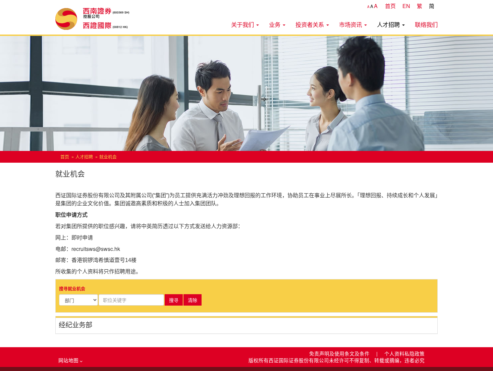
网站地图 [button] (69, 360)
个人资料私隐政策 (404, 353)
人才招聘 (389, 24)
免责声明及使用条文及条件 (340, 353)
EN (406, 6)
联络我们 (426, 24)
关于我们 (243, 24)
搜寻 (173, 300)
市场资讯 (351, 24)
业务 (275, 24)
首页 (390, 6)
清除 (192, 300)
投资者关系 (310, 24)
